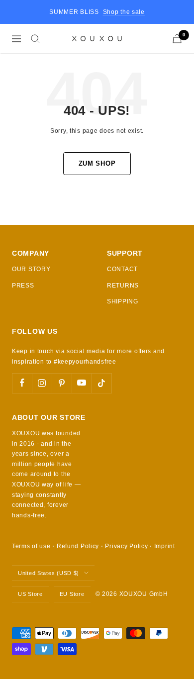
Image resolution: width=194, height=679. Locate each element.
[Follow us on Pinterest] (62, 383)
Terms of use (31, 546)
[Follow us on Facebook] (22, 383)
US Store (30, 594)
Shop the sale (124, 11)
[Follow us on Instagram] (42, 383)
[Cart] (177, 38)
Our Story (31, 269)
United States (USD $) (48, 573)
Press (23, 285)
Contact (122, 269)
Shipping (122, 301)
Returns (123, 285)
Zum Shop (97, 163)
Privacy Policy (126, 546)
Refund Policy (78, 546)
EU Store (72, 594)
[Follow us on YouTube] (82, 383)
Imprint (164, 546)
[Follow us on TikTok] (101, 383)
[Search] (35, 38)
